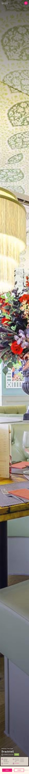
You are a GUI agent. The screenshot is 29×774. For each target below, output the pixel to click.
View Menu (17, 763)
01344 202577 (6, 763)
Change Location (8, 754)
